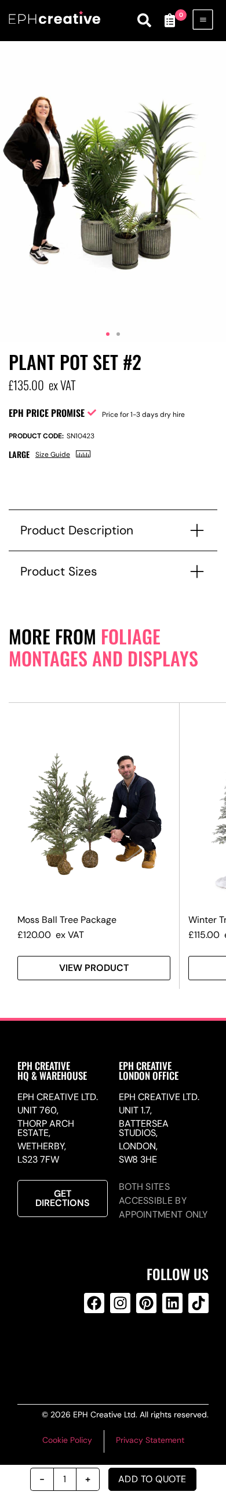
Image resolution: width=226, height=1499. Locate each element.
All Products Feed (118, 1349)
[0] (170, 20)
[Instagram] (120, 1303)
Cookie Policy (67, 1440)
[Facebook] (94, 1303)
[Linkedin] (172, 1303)
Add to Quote (152, 1479)
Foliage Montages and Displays (103, 647)
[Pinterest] (146, 1303)
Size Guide (52, 454)
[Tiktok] (198, 1303)
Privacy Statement (150, 1440)
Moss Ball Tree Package (66, 920)
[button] (108, 334)
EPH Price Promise (47, 413)
